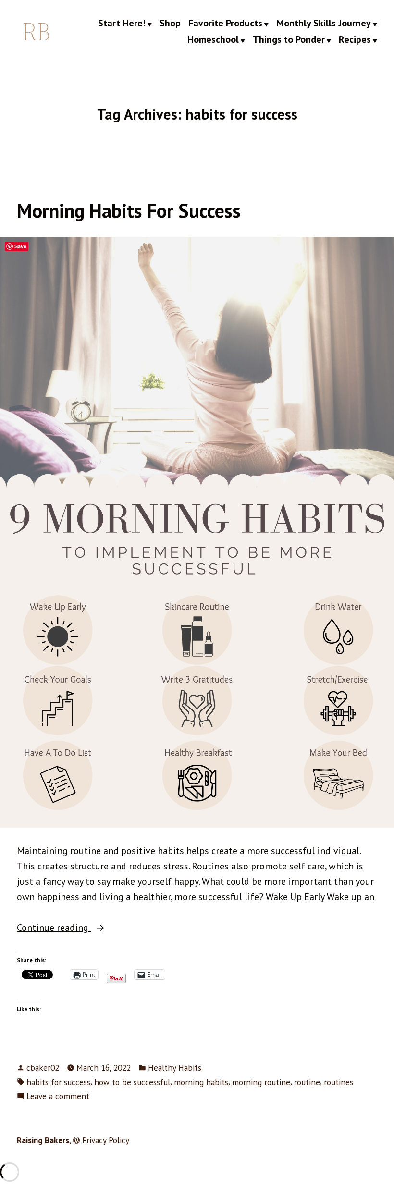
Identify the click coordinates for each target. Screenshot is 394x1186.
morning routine (261, 1082)
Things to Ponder (289, 40)
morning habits (201, 1082)
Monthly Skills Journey (323, 23)
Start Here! (122, 23)
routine (307, 1082)
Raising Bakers (43, 1140)
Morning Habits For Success (129, 210)
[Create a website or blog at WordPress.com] (76, 1140)
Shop (170, 23)
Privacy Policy (105, 1140)
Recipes (355, 40)
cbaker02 (42, 1067)
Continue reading (73, 928)
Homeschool (213, 40)
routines (338, 1082)
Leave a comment (57, 1096)
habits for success (58, 1082)
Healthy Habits (174, 1067)
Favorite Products (225, 23)
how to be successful (132, 1082)
